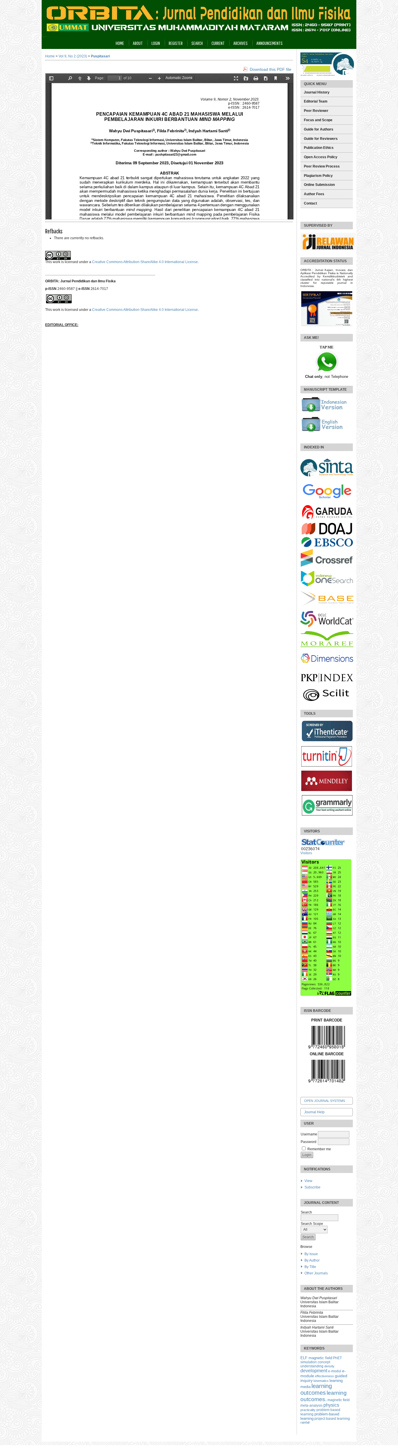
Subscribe (312, 1187)
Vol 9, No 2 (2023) (73, 56)
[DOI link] (326, 565)
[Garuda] (326, 521)
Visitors (306, 853)
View (308, 1181)
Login (156, 43)
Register (176, 43)
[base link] (326, 606)
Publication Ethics (319, 148)
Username (309, 1134)
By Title (310, 1267)
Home (120, 43)
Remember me (319, 1149)
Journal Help (314, 1112)
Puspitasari (100, 56)
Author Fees (314, 194)
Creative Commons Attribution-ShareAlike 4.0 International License (145, 262)
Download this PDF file (270, 69)
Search (197, 43)
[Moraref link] (326, 646)
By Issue (311, 1254)
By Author (312, 1260)
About (138, 43)
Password (308, 1142)
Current (218, 43)
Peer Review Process (322, 166)
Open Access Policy (320, 157)
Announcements (269, 43)
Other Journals (316, 1273)
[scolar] (326, 499)
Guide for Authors (318, 129)
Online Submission (319, 185)
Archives (240, 43)
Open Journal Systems (324, 1100)
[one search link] (326, 586)
